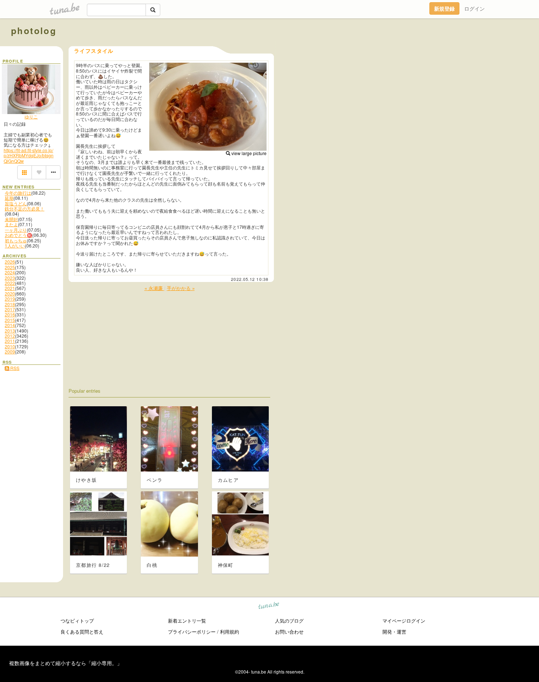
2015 (10, 320)
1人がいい (15, 245)
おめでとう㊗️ (18, 235)
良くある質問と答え (81, 631)
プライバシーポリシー (192, 631)
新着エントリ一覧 (187, 620)
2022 (10, 283)
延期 (9, 198)
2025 (10, 267)
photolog (33, 30)
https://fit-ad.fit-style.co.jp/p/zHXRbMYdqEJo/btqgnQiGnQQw (29, 155)
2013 (10, 330)
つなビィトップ (77, 620)
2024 (10, 272)
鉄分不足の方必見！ (24, 208)
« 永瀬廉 (154, 288)
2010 (10, 346)
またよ (11, 224)
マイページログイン (403, 620)
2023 (10, 278)
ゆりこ (31, 116)
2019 (10, 299)
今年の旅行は (18, 193)
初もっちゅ (16, 240)
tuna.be (269, 606)
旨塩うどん (16, 203)
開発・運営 (394, 631)
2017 (10, 309)
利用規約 (229, 631)
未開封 (11, 219)
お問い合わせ (289, 631)
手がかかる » (181, 288)
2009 (10, 351)
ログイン (474, 8)
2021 (10, 288)
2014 (10, 325)
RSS (14, 368)
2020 (10, 293)
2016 (10, 314)
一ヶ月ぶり (16, 230)
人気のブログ (289, 620)
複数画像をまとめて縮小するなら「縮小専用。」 (65, 663)
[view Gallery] (24, 172)
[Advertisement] (444, 47)
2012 (10, 336)
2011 (10, 341)
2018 (10, 304)
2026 (10, 261)
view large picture (248, 153)
